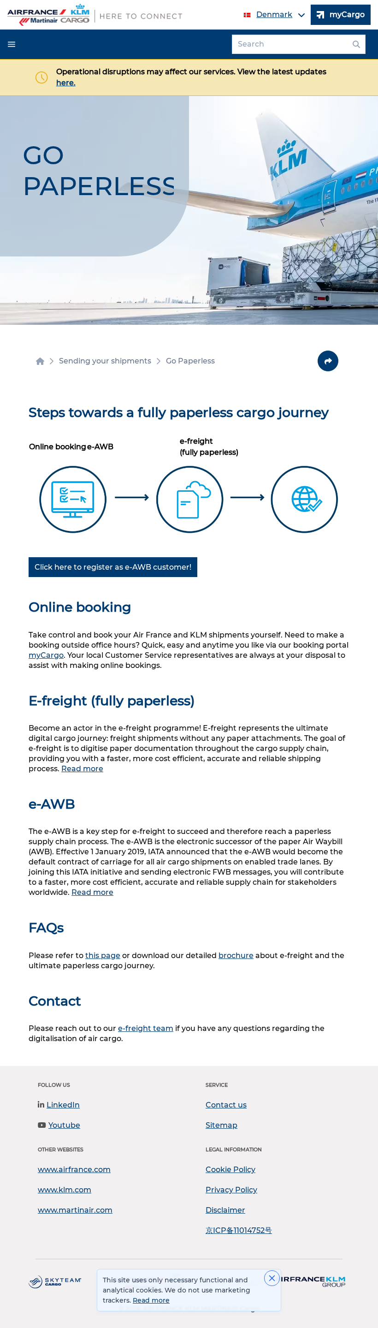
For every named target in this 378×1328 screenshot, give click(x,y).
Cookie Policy (230, 1169)
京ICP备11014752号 (239, 1230)
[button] (11, 44)
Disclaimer (225, 1210)
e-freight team (145, 1028)
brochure (236, 955)
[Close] (272, 1278)
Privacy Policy (231, 1189)
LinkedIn (63, 1105)
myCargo (46, 655)
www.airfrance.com (74, 1169)
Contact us (226, 1105)
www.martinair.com (75, 1210)
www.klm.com (64, 1189)
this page (102, 955)
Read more (82, 768)
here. (66, 82)
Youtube (64, 1125)
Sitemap (221, 1125)
